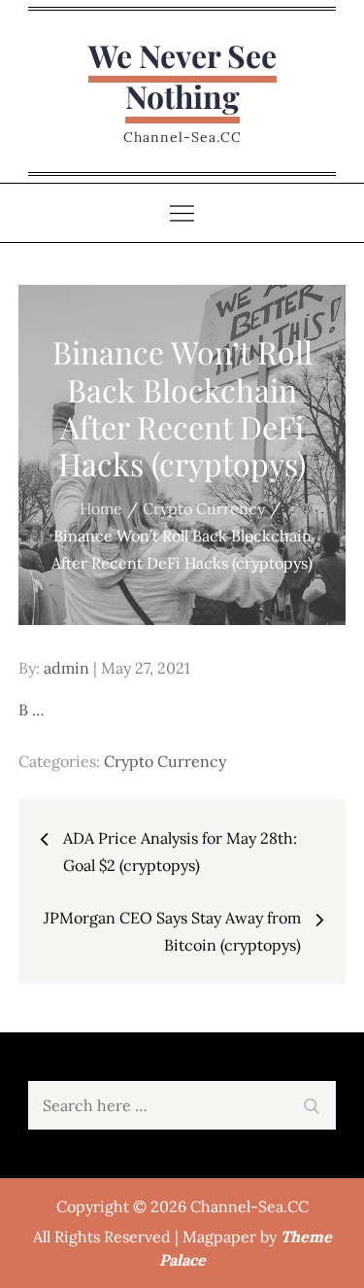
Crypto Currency (165, 761)
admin (66, 668)
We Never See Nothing (182, 75)
